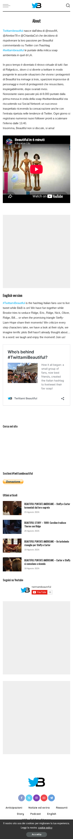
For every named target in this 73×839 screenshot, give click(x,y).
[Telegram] (51, 798)
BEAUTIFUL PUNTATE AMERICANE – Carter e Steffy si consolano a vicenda (47, 562)
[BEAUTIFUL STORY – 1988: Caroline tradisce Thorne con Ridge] (12, 527)
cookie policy (45, 827)
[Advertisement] (36, 251)
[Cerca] (68, 5)
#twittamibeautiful (13, 50)
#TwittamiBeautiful (14, 303)
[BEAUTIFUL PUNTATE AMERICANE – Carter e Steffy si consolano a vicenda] (12, 564)
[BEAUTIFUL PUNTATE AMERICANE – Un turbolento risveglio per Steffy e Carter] (12, 546)
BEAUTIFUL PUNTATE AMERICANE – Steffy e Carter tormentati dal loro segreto (47, 505)
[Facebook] (21, 798)
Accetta (36, 834)
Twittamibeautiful (13, 30)
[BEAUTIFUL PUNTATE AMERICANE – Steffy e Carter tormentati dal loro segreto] (12, 508)
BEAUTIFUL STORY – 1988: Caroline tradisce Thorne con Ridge (45, 524)
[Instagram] (36, 798)
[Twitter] (29, 798)
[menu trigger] (7, 5)
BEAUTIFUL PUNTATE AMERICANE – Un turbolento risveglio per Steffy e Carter (46, 543)
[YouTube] (44, 798)
